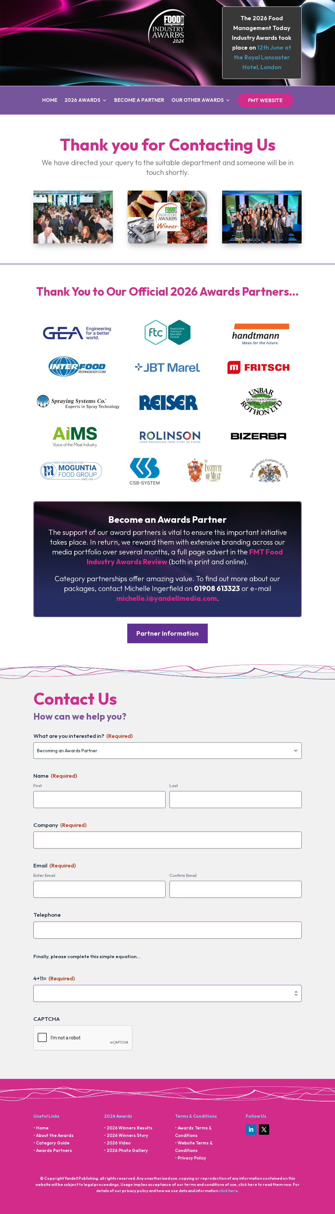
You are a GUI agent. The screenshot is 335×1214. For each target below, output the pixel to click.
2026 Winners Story (127, 1135)
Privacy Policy (192, 1157)
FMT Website (265, 100)
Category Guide (52, 1142)
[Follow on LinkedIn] (251, 1129)
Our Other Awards (197, 100)
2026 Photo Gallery (127, 1150)
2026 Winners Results (129, 1127)
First (37, 785)
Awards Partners (54, 1150)
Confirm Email (183, 875)
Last (173, 785)
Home (49, 100)
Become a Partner (139, 100)
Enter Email (44, 875)
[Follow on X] (264, 1129)
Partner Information (167, 633)
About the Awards (55, 1135)
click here (228, 1190)
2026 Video (119, 1142)
